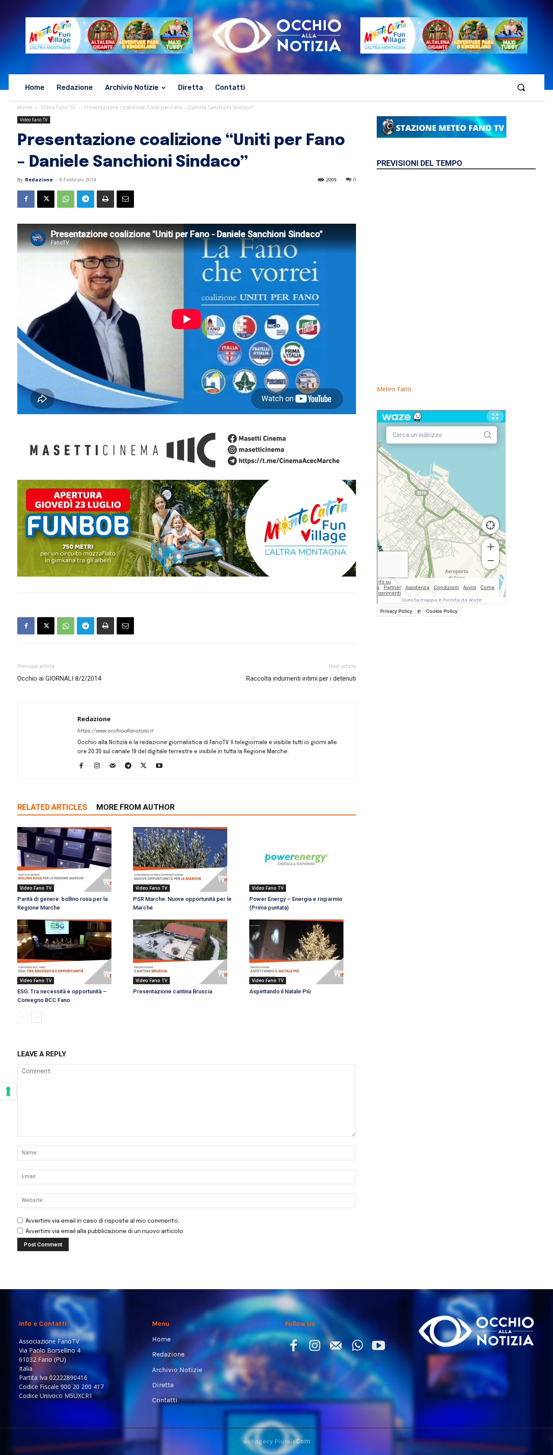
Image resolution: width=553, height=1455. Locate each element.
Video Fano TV (58, 107)
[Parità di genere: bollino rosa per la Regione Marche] (70, 859)
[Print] (105, 199)
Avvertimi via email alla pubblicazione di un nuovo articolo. (104, 1231)
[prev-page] (22, 1017)
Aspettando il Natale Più (280, 991)
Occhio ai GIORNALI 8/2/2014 (59, 678)
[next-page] (36, 1017)
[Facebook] (26, 199)
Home (24, 107)
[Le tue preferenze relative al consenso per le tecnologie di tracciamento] (8, 1091)
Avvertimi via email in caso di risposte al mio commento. (102, 1221)
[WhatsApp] (65, 199)
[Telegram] (85, 199)
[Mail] (115, 766)
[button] (521, 87)
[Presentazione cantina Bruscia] (186, 951)
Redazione (39, 179)
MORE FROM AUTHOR (135, 807)
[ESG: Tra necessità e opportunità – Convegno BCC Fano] (70, 951)
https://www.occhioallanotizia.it (115, 731)
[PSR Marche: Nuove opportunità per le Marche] (186, 859)
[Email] (125, 199)
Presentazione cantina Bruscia (172, 991)
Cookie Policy (442, 611)
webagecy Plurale (276, 1441)
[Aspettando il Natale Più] (302, 951)
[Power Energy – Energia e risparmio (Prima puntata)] (302, 859)
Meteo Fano (394, 389)
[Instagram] (100, 766)
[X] (45, 199)
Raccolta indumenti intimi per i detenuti (301, 678)
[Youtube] (162, 766)
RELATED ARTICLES (52, 807)
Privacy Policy (396, 611)
